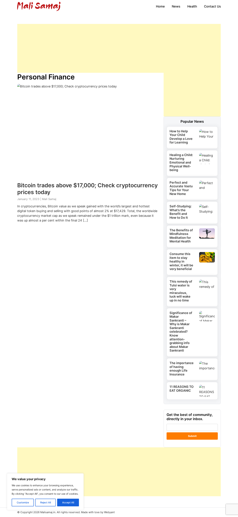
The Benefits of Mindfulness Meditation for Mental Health (181, 235)
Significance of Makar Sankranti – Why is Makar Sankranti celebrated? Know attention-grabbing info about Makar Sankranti (181, 331)
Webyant (109, 512)
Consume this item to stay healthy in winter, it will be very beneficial (181, 261)
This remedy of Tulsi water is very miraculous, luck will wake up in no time (181, 291)
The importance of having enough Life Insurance (182, 368)
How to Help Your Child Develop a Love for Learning (181, 136)
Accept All (68, 502)
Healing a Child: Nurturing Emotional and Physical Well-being (181, 162)
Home (160, 6)
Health (192, 6)
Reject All (45, 502)
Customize (23, 502)
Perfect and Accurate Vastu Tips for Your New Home (181, 188)
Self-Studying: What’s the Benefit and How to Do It (180, 211)
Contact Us (212, 6)
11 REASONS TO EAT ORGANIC (182, 388)
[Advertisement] (119, 48)
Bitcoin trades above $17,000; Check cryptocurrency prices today (87, 188)
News (176, 6)
